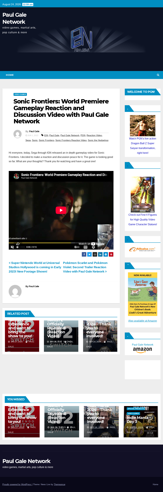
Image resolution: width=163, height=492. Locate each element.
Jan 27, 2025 (17, 427)
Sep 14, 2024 (97, 427)
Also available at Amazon (142, 320)
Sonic (35, 140)
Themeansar (59, 484)
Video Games (20, 94)
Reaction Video (94, 135)
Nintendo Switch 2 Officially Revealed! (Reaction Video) (56, 326)
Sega (28, 140)
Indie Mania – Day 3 (139, 419)
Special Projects (136, 409)
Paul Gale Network (69, 135)
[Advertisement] (142, 369)
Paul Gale (34, 131)
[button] (158, 75)
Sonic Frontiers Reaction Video (71, 140)
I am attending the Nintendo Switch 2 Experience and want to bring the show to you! (22, 324)
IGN (46, 135)
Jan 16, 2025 (57, 427)
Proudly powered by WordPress (17, 484)
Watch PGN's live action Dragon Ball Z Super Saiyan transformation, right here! (142, 145)
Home (10, 75)
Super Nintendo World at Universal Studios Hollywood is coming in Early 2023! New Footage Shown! (35, 267)
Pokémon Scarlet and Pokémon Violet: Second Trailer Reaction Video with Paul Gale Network (85, 267)
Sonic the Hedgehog (98, 140)
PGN (83, 135)
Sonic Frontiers (46, 140)
